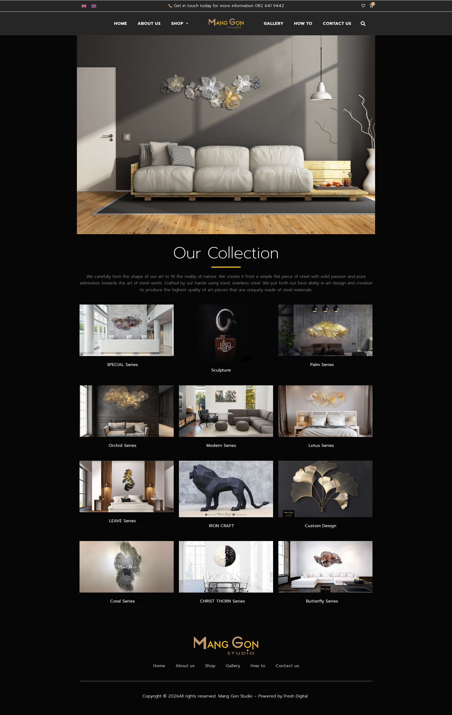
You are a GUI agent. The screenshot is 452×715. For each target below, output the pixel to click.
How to (303, 23)
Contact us (337, 23)
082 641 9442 (269, 6)
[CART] (371, 6)
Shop (177, 23)
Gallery (274, 23)
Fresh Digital (296, 696)
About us (149, 23)
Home (120, 23)
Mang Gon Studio (236, 696)
